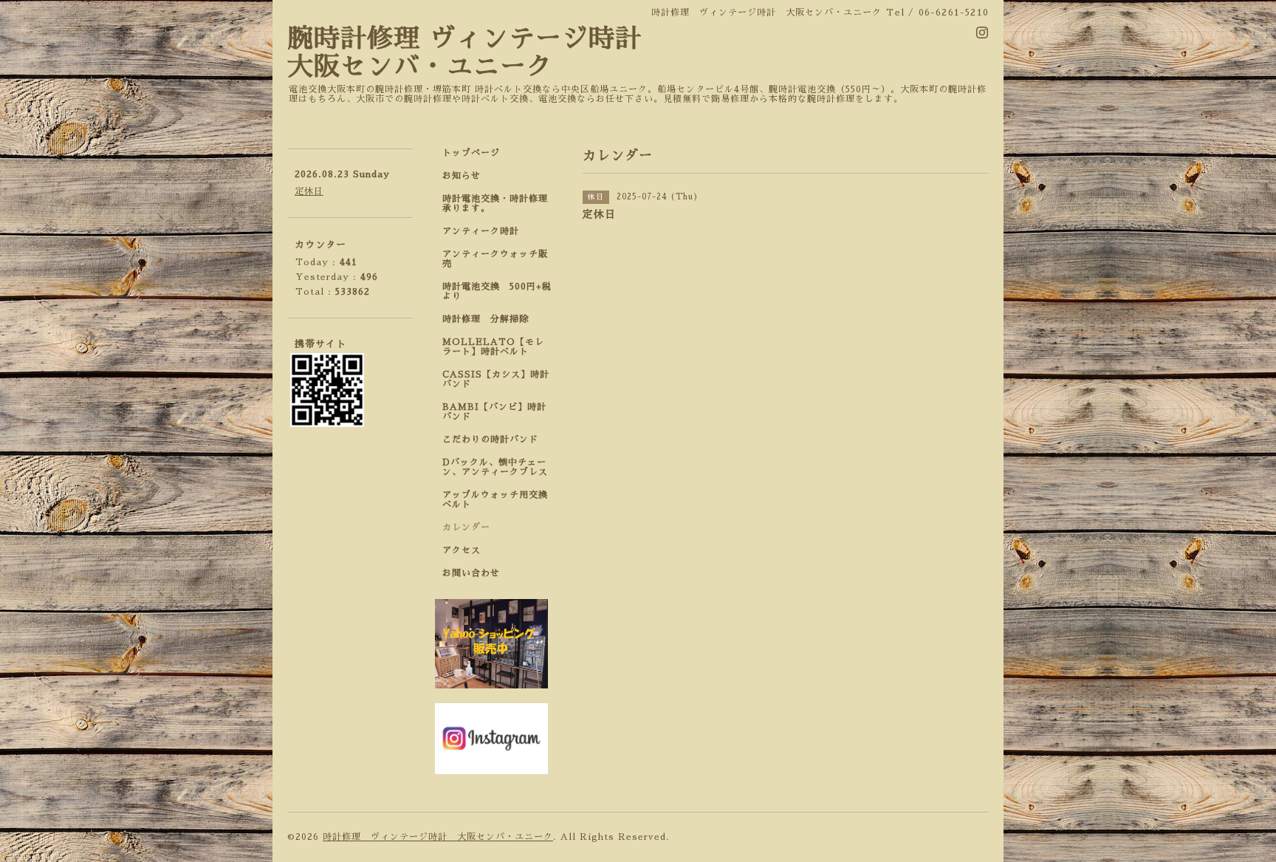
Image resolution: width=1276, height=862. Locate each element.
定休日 (309, 191)
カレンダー (466, 527)
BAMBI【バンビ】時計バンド (494, 412)
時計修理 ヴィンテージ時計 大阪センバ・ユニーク (438, 836)
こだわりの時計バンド (495, 439)
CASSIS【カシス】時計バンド (495, 379)
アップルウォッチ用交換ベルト (495, 499)
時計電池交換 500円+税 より (501, 291)
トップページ (471, 152)
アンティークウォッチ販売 (495, 259)
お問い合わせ (471, 573)
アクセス (461, 550)
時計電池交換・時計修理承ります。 (495, 203)
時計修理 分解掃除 (490, 319)
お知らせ (461, 175)
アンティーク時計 (485, 231)
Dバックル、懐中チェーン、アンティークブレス (495, 467)
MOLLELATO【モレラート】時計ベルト (493, 347)
